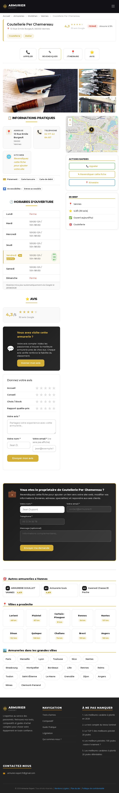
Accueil (6, 16)
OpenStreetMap (110, 151)
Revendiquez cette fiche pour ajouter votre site (21, 163)
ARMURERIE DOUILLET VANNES (20, 590)
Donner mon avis (30, 363)
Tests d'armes (49, 714)
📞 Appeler (92, 166)
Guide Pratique (49, 727)
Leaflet (96, 151)
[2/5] (41, 388)
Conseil (11, 394)
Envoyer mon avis (22, 458)
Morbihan (32, 16)
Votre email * (42, 440)
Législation (48, 733)
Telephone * (26, 516)
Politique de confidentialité (93, 788)
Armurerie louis (56, 590)
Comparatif (48, 721)
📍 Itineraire (92, 182)
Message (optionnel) (30, 528)
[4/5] (50, 388)
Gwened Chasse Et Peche (95, 590)
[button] (92, 130)
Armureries (18, 16)
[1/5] (37, 388)
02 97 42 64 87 (49, 136)
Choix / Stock (14, 401)
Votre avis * (13, 416)
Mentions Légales (62, 788)
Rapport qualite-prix (18, 408)
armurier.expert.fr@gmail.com (21, 773)
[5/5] (54, 388)
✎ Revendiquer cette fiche (92, 174)
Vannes (44, 16)
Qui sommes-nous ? (52, 739)
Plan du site (75, 788)
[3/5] (45, 388)
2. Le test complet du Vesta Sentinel (99, 724)
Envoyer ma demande (36, 548)
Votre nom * (13, 438)
